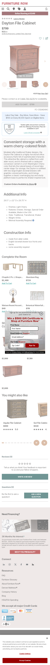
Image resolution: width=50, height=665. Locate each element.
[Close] (47, 638)
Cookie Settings (25, 654)
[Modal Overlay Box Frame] (25, 332)
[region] (25, 650)
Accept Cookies (25, 660)
